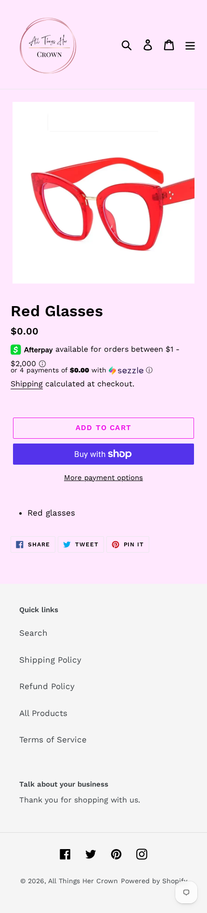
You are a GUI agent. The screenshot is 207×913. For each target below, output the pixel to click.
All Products (43, 713)
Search (33, 633)
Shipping (27, 383)
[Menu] (190, 45)
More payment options (103, 477)
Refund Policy (47, 686)
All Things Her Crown (83, 881)
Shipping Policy (50, 660)
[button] (103, 370)
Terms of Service (53, 739)
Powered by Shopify (154, 881)
